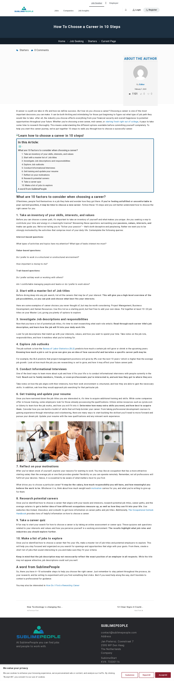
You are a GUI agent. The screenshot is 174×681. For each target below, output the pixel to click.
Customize (129, 675)
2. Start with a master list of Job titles (39, 157)
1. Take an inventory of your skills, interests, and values (47, 154)
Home (61, 41)
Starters (92, 41)
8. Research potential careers (35, 178)
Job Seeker (96, 3)
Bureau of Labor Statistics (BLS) (59, 348)
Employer (113, 3)
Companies (68, 11)
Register (153, 10)
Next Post (138, 610)
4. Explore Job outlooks (33, 164)
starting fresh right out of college (122, 121)
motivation (96, 488)
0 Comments (41, 50)
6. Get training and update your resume (40, 171)
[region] (87, 672)
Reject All (146, 675)
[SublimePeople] (24, 9)
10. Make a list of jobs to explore (37, 185)
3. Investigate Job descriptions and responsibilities (46, 161)
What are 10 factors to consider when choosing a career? (48, 150)
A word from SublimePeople (32, 189)
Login (138, 10)
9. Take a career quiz (31, 182)
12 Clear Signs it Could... (130, 607)
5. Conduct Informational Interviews (38, 168)
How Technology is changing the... (45, 607)
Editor (142, 84)
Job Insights (83, 11)
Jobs (56, 11)
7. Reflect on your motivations (36, 175)
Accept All (163, 675)
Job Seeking (77, 41)
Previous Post (34, 610)
